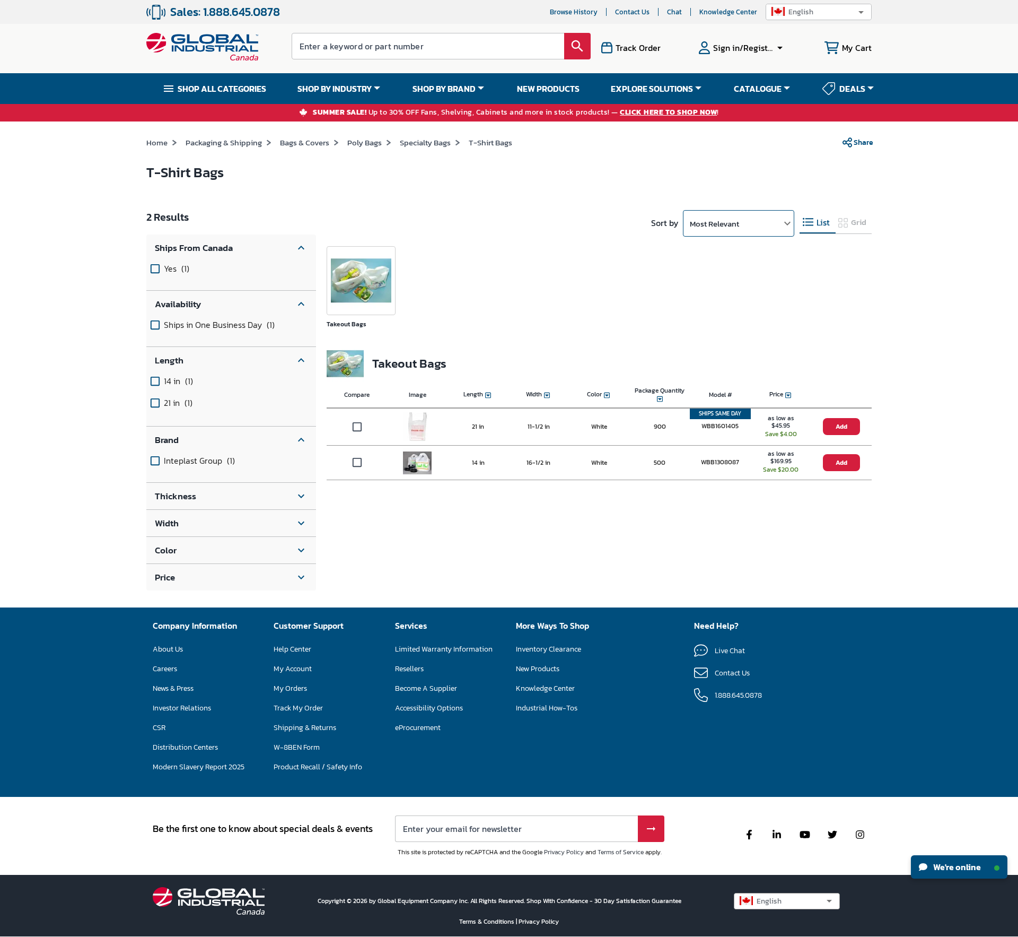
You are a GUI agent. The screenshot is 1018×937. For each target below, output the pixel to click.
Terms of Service (621, 852)
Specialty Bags (425, 142)
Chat (674, 12)
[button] (818, 12)
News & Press (173, 688)
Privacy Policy (564, 852)
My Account (293, 668)
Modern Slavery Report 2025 (198, 767)
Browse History (574, 12)
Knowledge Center (728, 12)
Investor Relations (182, 708)
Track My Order (298, 708)
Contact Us (632, 12)
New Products (537, 668)
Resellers (409, 668)
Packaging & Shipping (224, 142)
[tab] (818, 222)
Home (157, 142)
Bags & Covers (304, 142)
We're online (956, 867)
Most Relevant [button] (714, 224)
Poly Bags (364, 142)
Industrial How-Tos (546, 708)
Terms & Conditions (487, 921)
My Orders (290, 688)
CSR (159, 727)
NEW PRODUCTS (548, 88)
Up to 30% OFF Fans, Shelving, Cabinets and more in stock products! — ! (516, 112)
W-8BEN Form (297, 747)
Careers (165, 668)
